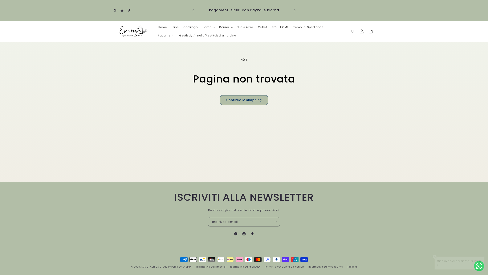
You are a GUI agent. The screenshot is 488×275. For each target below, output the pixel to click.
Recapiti (352, 266)
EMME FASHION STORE (154, 266)
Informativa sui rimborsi (211, 266)
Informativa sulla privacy (245, 266)
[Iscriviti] (275, 221)
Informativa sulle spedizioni (325, 266)
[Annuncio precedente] (193, 10)
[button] (208, 27)
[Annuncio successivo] (295, 10)
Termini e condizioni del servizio (284, 266)
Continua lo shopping (244, 100)
